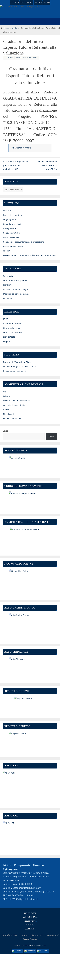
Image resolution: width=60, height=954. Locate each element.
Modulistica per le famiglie (15, 289)
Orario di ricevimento (13, 332)
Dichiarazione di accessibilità (16, 400)
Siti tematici (27, 2)
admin (10, 57)
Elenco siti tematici (12, 418)
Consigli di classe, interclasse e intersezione (23, 242)
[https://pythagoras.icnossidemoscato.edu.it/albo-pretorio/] (30, 626)
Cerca (5, 431)
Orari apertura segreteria (15, 280)
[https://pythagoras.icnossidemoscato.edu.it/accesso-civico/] (30, 465)
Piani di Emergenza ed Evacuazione (19, 366)
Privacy (38, 2)
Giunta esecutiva (11, 237)
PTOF (5, 319)
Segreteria (8, 276)
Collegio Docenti (10, 228)
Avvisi (14, 28)
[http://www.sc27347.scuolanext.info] (30, 742)
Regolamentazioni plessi (14, 371)
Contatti (14, 2)
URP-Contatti (29, 913)
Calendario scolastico (13, 224)
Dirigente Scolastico (12, 215)
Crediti (29, 924)
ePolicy (6, 250)
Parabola (29, 945)
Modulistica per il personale (16, 294)
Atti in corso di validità (21, 147)
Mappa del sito (30, 917)
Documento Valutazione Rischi (17, 362)
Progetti (6, 341)
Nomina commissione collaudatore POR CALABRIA (47, 165)
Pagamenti (8, 298)
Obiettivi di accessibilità (14, 405)
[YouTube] (17, 951)
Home (6, 28)
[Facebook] (30, 951)
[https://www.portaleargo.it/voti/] (30, 705)
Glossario (29, 929)
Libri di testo (9, 337)
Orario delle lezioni (12, 328)
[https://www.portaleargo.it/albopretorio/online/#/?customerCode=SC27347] (30, 582)
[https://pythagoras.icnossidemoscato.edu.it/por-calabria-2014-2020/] (30, 836)
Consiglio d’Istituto (11, 233)
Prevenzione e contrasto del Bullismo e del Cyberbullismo (30, 255)
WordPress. (41, 945)
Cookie (6, 409)
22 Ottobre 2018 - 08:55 (27, 57)
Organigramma (10, 219)
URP (5, 391)
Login (47, 2)
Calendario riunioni (12, 323)
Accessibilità (30, 921)
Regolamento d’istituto (13, 246)
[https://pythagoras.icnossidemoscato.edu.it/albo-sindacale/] (30, 668)
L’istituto (7, 210)
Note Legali (8, 414)
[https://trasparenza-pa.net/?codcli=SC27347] (30, 539)
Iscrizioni (7, 285)
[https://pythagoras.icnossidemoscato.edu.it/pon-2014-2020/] (30, 787)
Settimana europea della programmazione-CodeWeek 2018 (15, 165)
